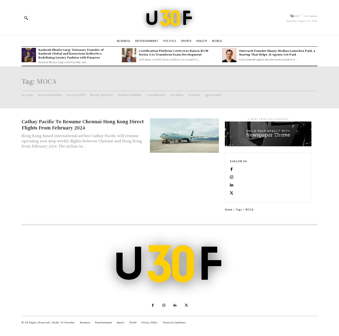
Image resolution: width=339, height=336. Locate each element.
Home (228, 209)
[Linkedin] (232, 185)
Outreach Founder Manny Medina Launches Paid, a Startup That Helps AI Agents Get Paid (277, 52)
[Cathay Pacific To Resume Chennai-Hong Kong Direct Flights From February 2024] (184, 135)
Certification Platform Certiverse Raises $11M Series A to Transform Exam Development (173, 52)
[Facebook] (232, 169)
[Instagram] (232, 177)
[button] (26, 17)
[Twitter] (232, 193)
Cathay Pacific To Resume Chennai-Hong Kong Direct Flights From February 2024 (83, 124)
